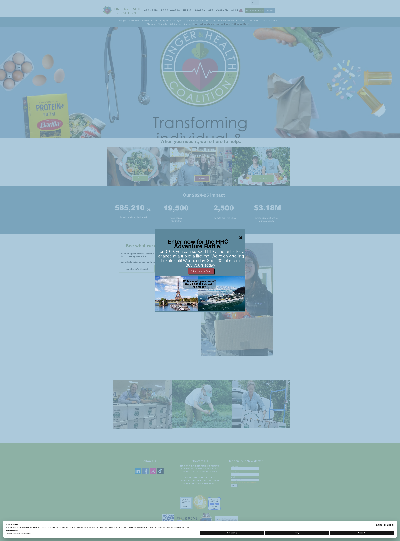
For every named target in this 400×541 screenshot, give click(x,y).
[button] (240, 237)
